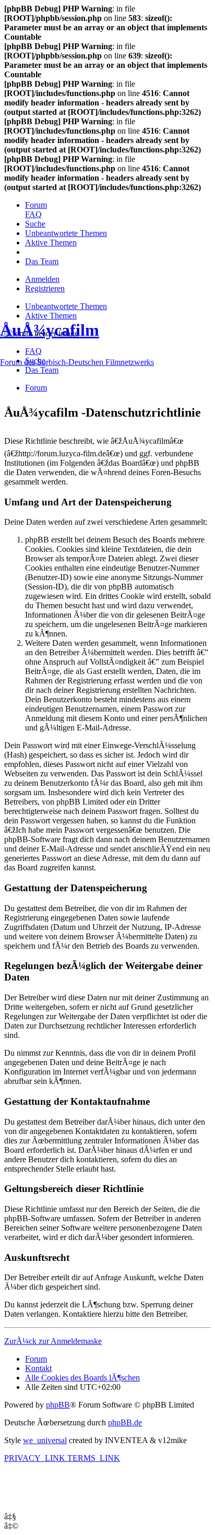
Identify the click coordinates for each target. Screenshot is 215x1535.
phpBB (58, 1404)
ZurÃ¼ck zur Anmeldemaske (53, 1341)
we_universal (45, 1440)
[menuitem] (36, 204)
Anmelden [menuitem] (42, 279)
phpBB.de (125, 1422)
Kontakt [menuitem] (38, 1368)
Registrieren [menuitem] (45, 288)
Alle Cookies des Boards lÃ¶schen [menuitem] (82, 1377)
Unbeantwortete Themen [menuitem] (66, 306)
